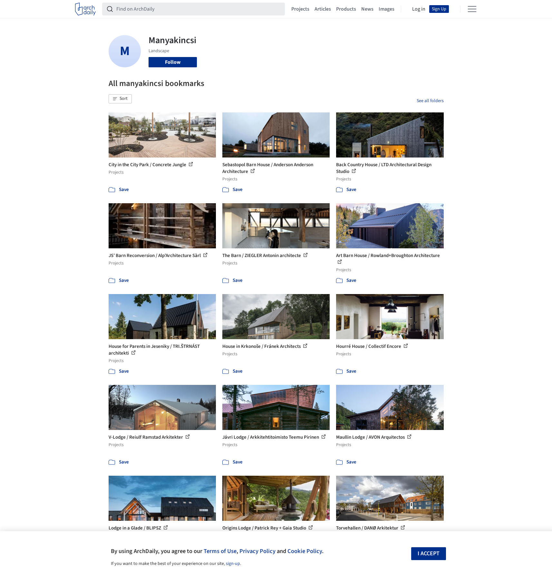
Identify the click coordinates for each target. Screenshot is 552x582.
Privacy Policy (257, 551)
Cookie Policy (304, 551)
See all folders (430, 101)
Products (346, 9)
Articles (323, 9)
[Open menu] (472, 9)
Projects (300, 9)
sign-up (233, 563)
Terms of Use (220, 551)
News (367, 9)
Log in (418, 9)
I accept (429, 553)
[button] (120, 98)
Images (386, 9)
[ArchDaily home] (85, 9)
